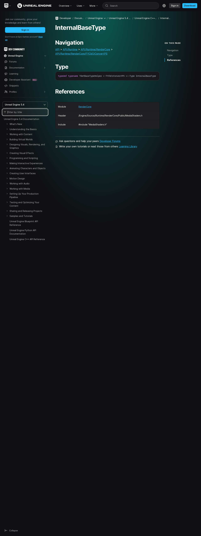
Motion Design (17, 178)
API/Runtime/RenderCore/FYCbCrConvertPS (81, 53)
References (174, 60)
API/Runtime (70, 49)
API (57, 49)
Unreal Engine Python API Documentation (23, 232)
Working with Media (20, 188)
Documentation (79, 18)
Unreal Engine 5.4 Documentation (21, 119)
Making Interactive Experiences (26, 163)
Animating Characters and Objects (28, 168)
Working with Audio (20, 183)
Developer (65, 18)
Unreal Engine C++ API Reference (27, 239)
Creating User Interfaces (23, 173)
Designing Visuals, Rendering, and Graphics (27, 146)
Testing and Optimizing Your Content (24, 204)
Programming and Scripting (24, 158)
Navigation (172, 50)
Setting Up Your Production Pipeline (24, 195)
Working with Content (21, 134)
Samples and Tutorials (21, 216)
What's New (16, 124)
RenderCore (85, 106)
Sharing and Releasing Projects (26, 211)
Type (170, 55)
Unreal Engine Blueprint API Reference (24, 223)
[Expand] (7, 124)
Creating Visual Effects (22, 153)
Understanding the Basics (23, 129)
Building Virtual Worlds (21, 139)
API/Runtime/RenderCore (95, 49)
